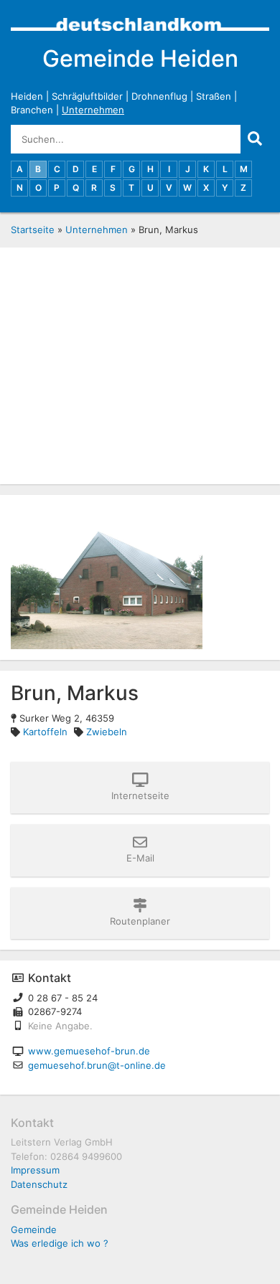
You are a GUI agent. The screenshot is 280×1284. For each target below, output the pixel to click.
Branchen (32, 109)
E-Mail (140, 858)
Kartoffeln (45, 731)
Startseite (33, 229)
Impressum (35, 1170)
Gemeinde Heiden (140, 58)
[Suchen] (255, 139)
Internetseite (140, 795)
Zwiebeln (106, 731)
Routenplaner (140, 921)
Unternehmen (93, 109)
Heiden (27, 96)
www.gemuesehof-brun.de (89, 1051)
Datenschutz (39, 1184)
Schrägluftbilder (87, 96)
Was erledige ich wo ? (59, 1243)
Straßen (213, 96)
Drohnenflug (159, 96)
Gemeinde (34, 1229)
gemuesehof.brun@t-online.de (97, 1065)
